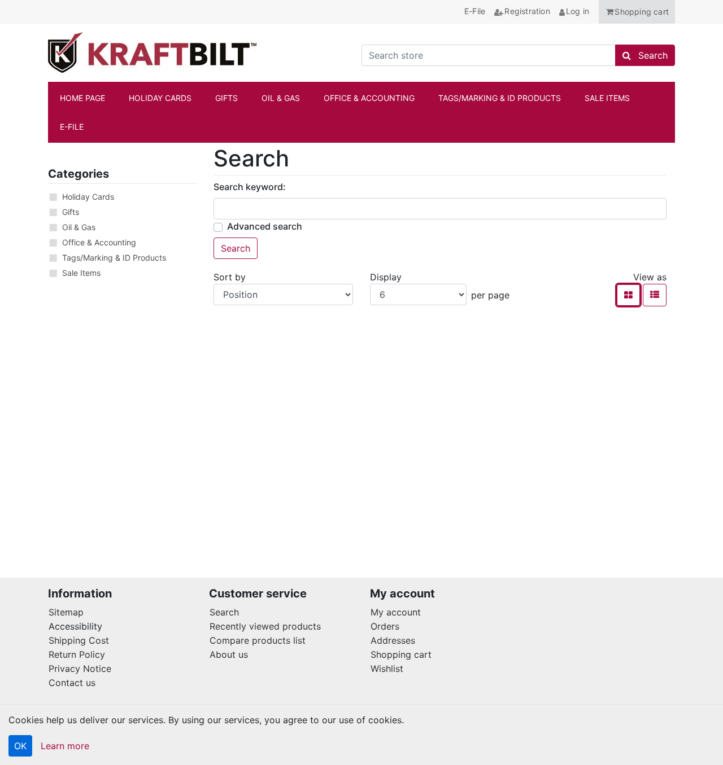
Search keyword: (250, 186)
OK (20, 745)
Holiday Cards (88, 196)
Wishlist (387, 668)
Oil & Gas (78, 227)
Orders (385, 626)
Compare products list (258, 640)
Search (224, 612)
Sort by (230, 277)
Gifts (70, 212)
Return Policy (77, 654)
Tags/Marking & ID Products (114, 257)
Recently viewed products (265, 626)
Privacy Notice (80, 668)
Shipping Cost (79, 640)
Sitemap (66, 612)
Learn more (65, 745)
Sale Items (81, 273)
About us (229, 654)
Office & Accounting (99, 242)
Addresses (393, 640)
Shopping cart (401, 654)
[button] (637, 12)
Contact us (72, 682)
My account (396, 612)
